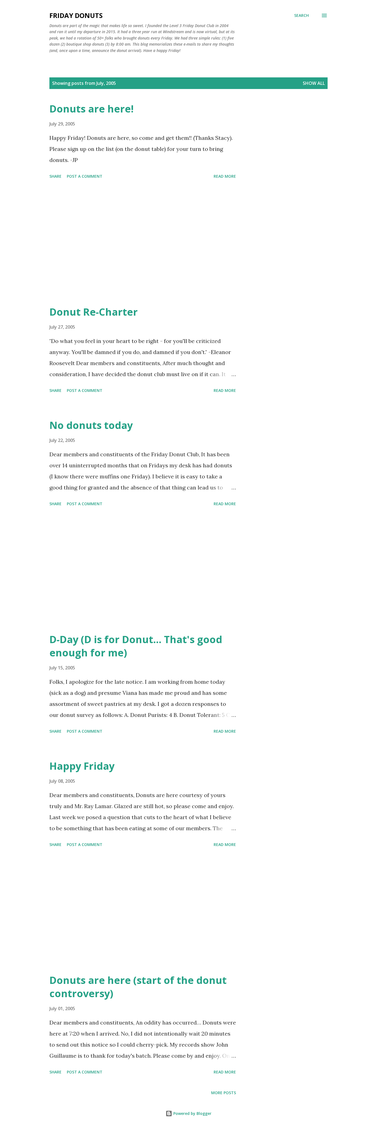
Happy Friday (82, 766)
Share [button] (55, 176)
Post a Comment (84, 176)
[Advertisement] (142, 243)
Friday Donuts (76, 15)
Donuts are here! (91, 109)
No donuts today (91, 425)
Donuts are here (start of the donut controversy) (138, 986)
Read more (225, 176)
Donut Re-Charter (93, 312)
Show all (314, 83)
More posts (223, 1092)
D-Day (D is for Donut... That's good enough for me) (135, 646)
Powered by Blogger (191, 1113)
